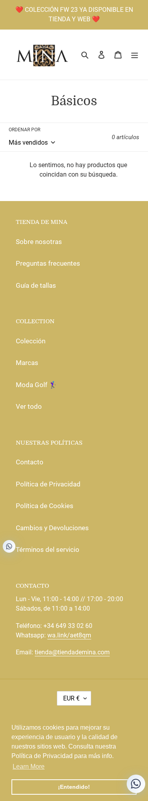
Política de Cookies (44, 506)
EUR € (71, 698)
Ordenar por (24, 129)
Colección (30, 341)
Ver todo (29, 406)
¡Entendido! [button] (74, 787)
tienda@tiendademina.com (72, 652)
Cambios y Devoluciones (52, 528)
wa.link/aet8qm (69, 635)
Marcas (27, 363)
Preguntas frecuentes (48, 263)
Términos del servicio (47, 549)
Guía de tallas (36, 285)
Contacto (29, 462)
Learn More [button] (29, 766)
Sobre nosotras (39, 242)
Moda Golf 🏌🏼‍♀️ (36, 385)
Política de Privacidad (48, 484)
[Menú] (134, 55)
